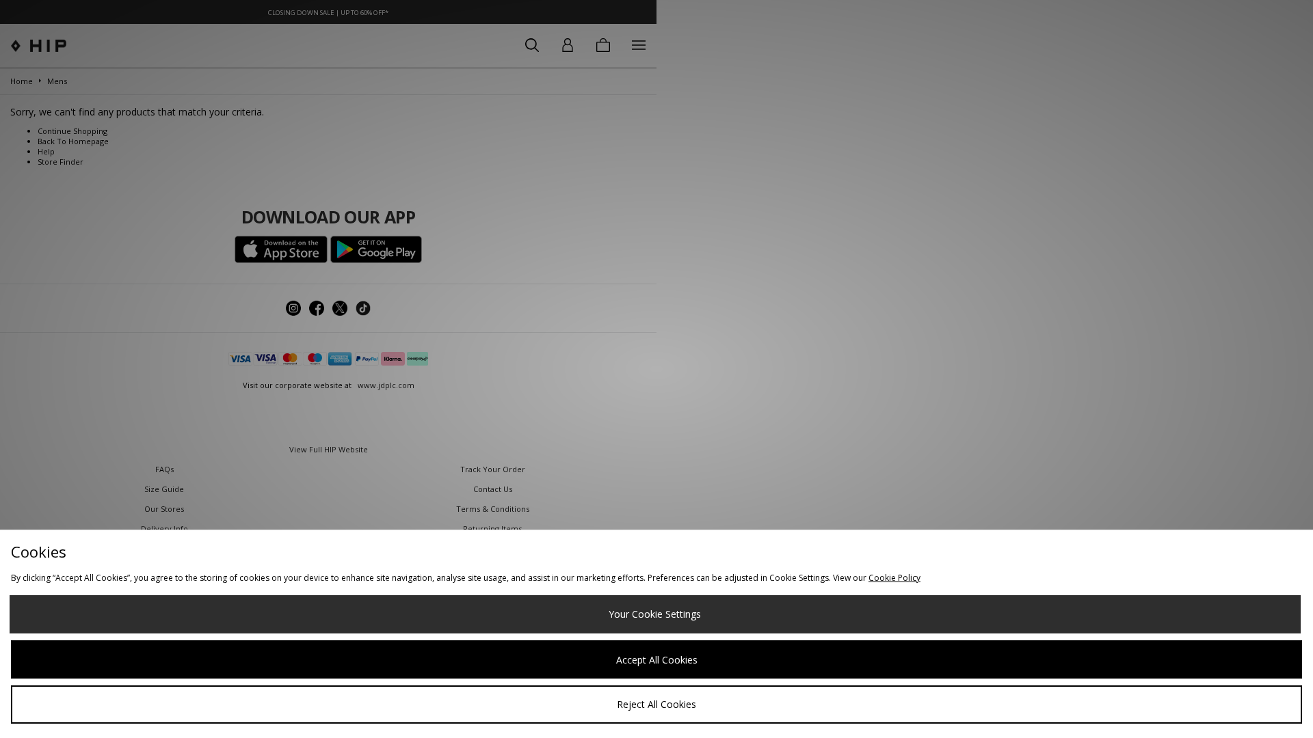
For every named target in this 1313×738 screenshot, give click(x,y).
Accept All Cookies (657, 659)
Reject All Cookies (656, 704)
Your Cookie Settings (655, 613)
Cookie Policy (894, 578)
